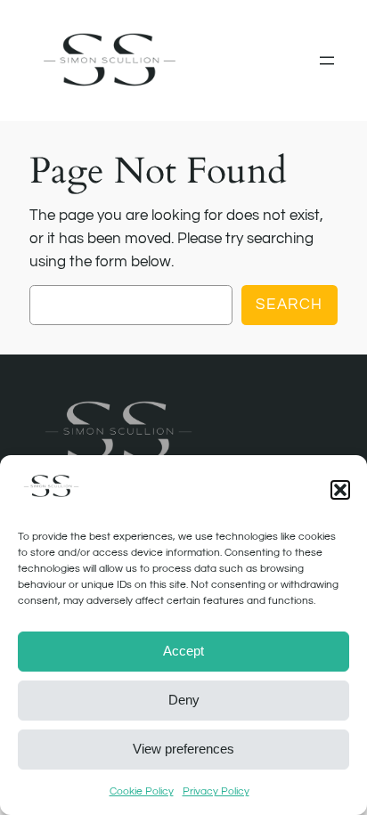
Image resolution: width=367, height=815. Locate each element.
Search (289, 305)
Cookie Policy (142, 791)
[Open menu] (327, 60)
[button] (340, 490)
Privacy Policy (216, 791)
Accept (183, 650)
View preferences (183, 748)
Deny (184, 699)
